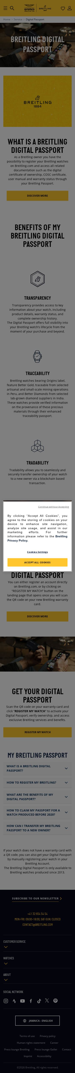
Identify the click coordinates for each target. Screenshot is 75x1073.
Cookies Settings (37, 551)
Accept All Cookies (37, 562)
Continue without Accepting (53, 506)
